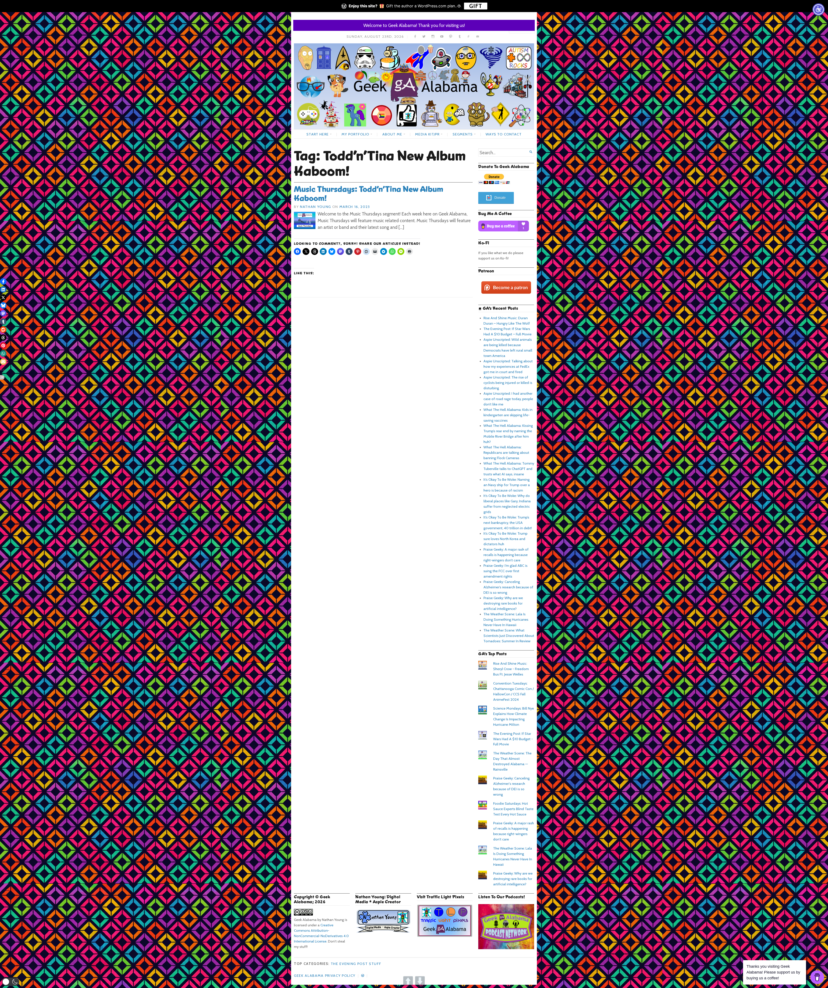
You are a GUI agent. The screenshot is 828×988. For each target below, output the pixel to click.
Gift (475, 6)
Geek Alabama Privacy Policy (324, 975)
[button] (10, 982)
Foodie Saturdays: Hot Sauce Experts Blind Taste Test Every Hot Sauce (513, 808)
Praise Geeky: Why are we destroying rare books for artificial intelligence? (503, 603)
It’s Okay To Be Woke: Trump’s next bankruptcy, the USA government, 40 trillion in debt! (507, 522)
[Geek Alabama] (414, 86)
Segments (463, 134)
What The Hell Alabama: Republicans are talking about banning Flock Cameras (506, 452)
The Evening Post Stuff (356, 963)
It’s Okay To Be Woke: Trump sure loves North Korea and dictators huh (505, 538)
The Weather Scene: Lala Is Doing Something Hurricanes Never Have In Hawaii (505, 619)
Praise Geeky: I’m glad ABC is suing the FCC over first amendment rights (505, 570)
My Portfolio (355, 134)
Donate (500, 197)
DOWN (420, 981)
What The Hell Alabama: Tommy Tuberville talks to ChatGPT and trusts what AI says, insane (508, 468)
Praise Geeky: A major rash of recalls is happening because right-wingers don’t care (505, 554)
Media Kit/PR (427, 134)
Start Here (317, 134)
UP (408, 981)
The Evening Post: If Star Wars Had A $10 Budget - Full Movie (513, 738)
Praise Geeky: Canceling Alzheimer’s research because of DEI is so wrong (508, 587)
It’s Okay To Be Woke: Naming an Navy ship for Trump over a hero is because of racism (506, 484)
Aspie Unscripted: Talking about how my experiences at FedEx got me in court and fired (508, 366)
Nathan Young (315, 206)
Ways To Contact (503, 134)
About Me (392, 134)
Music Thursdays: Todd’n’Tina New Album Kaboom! (368, 193)
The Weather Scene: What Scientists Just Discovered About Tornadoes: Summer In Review (508, 635)
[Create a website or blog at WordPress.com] (362, 975)
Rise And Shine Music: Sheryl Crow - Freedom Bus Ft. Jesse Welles (511, 668)
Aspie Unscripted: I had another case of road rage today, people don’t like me (508, 398)
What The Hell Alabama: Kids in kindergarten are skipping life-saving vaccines (507, 415)
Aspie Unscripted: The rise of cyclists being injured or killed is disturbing (507, 382)
